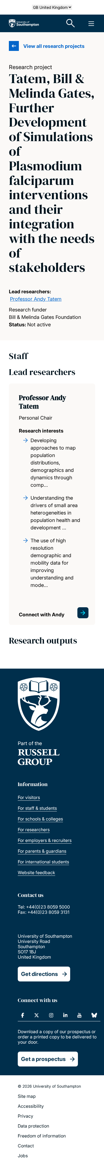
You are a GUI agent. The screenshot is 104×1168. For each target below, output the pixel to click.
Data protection (33, 1126)
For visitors (29, 797)
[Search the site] (71, 23)
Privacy (25, 1116)
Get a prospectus (43, 1059)
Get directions (39, 974)
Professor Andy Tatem (36, 299)
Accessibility (31, 1106)
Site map (27, 1096)
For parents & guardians (42, 851)
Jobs (23, 1155)
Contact (26, 1145)
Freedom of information (42, 1136)
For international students (43, 862)
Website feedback (36, 872)
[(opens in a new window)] (22, 1015)
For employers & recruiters (45, 840)
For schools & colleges (40, 819)
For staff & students (37, 808)
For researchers (34, 829)
